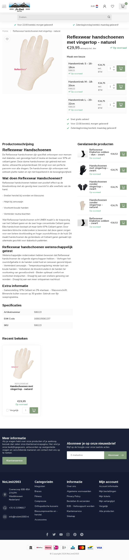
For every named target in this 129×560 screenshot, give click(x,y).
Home (5, 31)
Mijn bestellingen (107, 491)
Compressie (40, 501)
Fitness (38, 496)
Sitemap (71, 516)
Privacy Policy (73, 496)
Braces (38, 491)
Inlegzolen (40, 486)
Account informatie (108, 486)
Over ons (71, 486)
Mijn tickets (104, 496)
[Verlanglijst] (112, 6)
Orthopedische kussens (46, 506)
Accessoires (41, 519)
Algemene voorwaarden (79, 491)
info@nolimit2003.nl (19, 516)
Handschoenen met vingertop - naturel (21, 387)
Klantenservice (14, 460)
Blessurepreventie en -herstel (46, 513)
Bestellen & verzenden (78, 501)
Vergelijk (14, 410)
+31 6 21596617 (17, 507)
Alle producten (106, 511)
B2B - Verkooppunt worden (80, 506)
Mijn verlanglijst (107, 501)
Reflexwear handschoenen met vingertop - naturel (36, 31)
